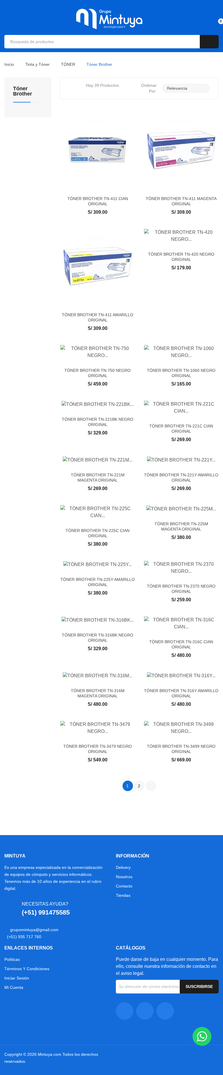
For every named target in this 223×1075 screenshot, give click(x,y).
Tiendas (123, 895)
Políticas (12, 959)
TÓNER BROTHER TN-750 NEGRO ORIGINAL (97, 373)
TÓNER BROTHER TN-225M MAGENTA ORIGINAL (181, 526)
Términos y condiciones (26, 968)
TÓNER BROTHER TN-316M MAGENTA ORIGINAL (98, 693)
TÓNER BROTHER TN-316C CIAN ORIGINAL (181, 644)
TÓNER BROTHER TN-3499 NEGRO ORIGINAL (181, 749)
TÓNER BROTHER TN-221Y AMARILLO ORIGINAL (181, 477)
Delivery (123, 867)
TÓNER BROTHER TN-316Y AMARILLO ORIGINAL (181, 693)
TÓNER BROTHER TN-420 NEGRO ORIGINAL (181, 257)
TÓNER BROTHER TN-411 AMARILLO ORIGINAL (97, 317)
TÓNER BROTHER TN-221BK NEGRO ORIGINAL (97, 422)
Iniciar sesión (16, 978)
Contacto (124, 886)
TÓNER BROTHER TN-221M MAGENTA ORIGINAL (98, 477)
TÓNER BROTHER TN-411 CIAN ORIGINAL (97, 201)
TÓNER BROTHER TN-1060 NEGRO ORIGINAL (181, 373)
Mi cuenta (13, 987)
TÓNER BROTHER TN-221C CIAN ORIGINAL (181, 429)
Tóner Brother (22, 91)
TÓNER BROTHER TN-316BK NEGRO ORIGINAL (97, 638)
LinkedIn (165, 1011)
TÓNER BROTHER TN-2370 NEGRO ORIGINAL (181, 589)
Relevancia (185, 88)
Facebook (124, 1011)
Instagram (145, 1011)
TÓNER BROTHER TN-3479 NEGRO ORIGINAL (97, 749)
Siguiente (151, 786)
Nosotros (124, 876)
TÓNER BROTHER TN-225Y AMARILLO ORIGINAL (97, 582)
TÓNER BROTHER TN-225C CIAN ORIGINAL (98, 533)
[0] (216, 18)
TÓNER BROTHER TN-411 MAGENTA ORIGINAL (181, 201)
